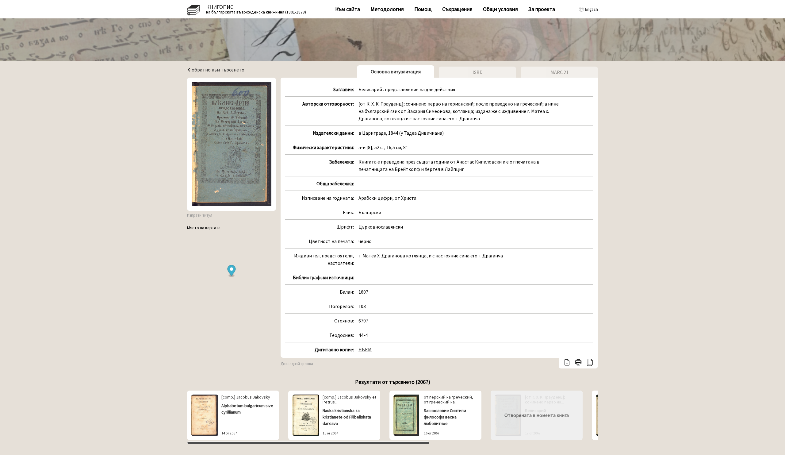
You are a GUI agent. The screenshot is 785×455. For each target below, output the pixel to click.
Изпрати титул (199, 215)
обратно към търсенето (217, 70)
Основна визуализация (396, 71)
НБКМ (365, 349)
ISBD (478, 72)
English (591, 9)
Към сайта (347, 9)
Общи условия (500, 9)
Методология (387, 9)
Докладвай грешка (297, 363)
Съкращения (457, 9)
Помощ (423, 9)
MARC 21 (559, 72)
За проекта (541, 9)
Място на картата (203, 227)
